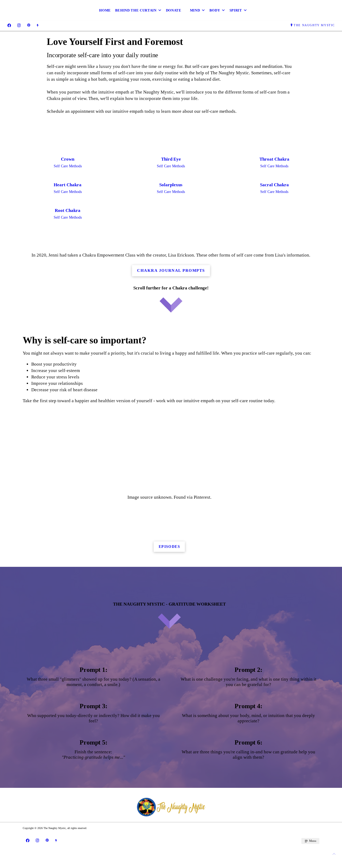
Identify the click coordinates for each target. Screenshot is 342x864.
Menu (312, 840)
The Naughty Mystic (314, 25)
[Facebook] (9, 25)
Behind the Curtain (136, 10)
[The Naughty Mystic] (171, 807)
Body (214, 10)
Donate (173, 10)
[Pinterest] (29, 25)
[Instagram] (19, 25)
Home (105, 10)
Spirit (236, 10)
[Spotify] (37, 25)
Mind (195, 10)
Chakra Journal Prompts (171, 270)
